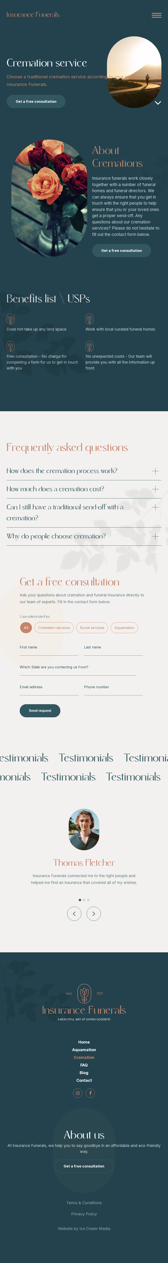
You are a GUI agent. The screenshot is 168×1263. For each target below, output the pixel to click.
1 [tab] (80, 900)
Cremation (84, 1057)
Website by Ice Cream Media (84, 1228)
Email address (31, 687)
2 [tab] (84, 900)
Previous (74, 914)
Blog (84, 1072)
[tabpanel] (84, 850)
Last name (92, 647)
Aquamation (124, 627)
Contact (84, 1080)
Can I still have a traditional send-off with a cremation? (65, 512)
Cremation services (54, 627)
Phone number (96, 687)
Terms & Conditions (84, 1202)
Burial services (92, 627)
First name (28, 647)
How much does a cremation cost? (55, 489)
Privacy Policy (84, 1214)
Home (84, 1042)
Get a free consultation (36, 101)
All (26, 627)
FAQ (84, 1065)
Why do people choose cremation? (56, 536)
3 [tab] (88, 900)
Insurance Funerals (33, 15)
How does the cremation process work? (62, 471)
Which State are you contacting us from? (54, 667)
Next (93, 914)
